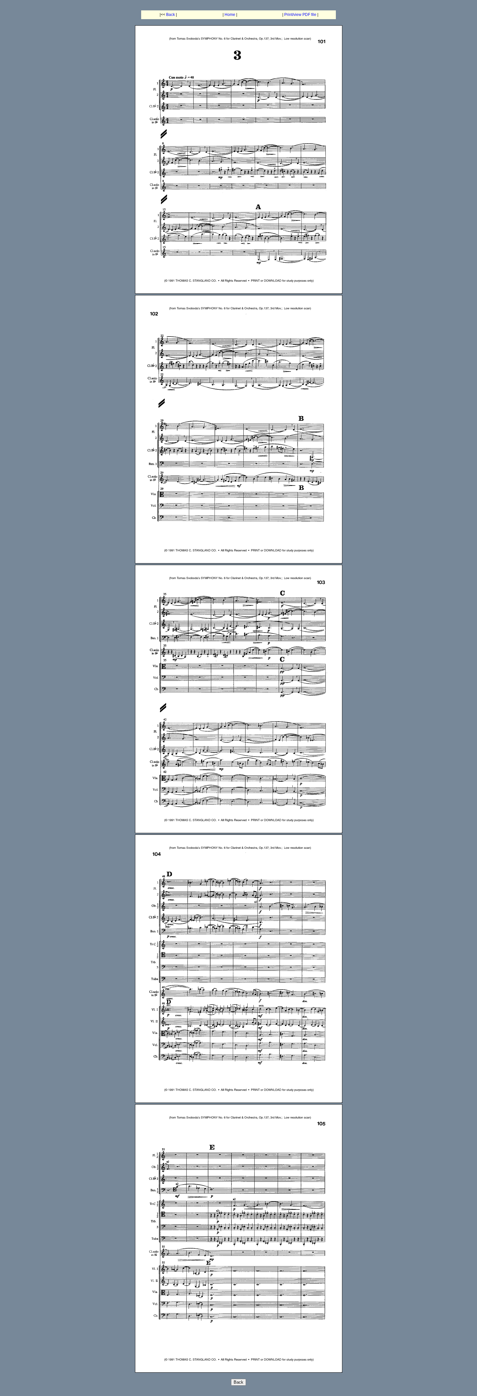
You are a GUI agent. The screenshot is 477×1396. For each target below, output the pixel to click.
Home (230, 14)
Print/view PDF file (300, 14)
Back (170, 14)
